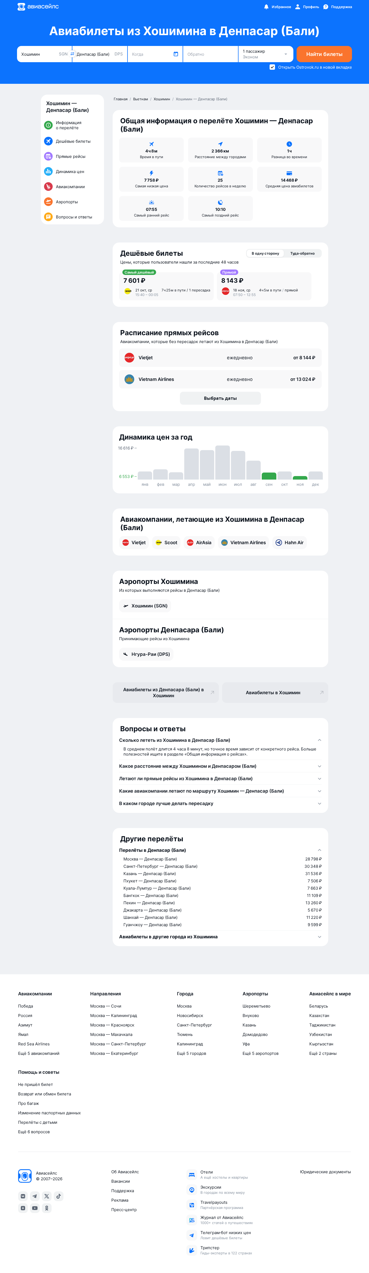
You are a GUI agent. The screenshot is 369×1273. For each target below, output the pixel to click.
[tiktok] (58, 1196)
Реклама (119, 1200)
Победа (25, 1006)
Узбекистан (320, 1034)
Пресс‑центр (124, 1209)
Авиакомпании (35, 993)
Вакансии (120, 1181)
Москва (184, 1006)
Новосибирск (190, 1015)
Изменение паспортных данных (49, 1112)
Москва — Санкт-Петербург (118, 1043)
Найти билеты (324, 54)
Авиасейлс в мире (330, 993)
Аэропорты (255, 993)
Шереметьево (256, 1006)
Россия (25, 1015)
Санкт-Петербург (194, 1025)
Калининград (190, 1043)
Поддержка (122, 1190)
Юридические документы (325, 1171)
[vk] (23, 1196)
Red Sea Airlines (34, 1043)
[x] (46, 1196)
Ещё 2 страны (323, 1053)
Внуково (251, 1015)
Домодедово (255, 1034)
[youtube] (35, 1208)
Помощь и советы (38, 1072)
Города (185, 993)
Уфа (246, 1043)
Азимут (25, 1025)
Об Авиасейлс (125, 1171)
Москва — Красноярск (112, 1025)
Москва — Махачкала (111, 1034)
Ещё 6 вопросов (34, 1131)
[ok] (46, 1208)
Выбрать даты (220, 398)
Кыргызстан (321, 1043)
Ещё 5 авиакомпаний (38, 1053)
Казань (249, 1025)
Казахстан (319, 1015)
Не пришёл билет (35, 1084)
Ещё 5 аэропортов (261, 1053)
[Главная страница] (38, 6)
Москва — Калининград (113, 1015)
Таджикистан (322, 1025)
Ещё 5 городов (191, 1053)
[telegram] (35, 1196)
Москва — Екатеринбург (114, 1053)
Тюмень (185, 1034)
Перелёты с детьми (37, 1122)
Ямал (23, 1034)
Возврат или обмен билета (44, 1093)
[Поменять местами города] (72, 53)
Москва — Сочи (105, 1006)
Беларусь (318, 1006)
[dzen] (23, 1208)
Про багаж (28, 1103)
